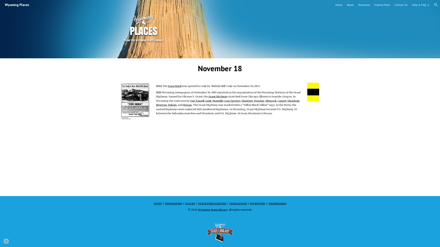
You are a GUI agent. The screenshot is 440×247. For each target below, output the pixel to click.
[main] (220, 68)
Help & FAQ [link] (419, 5)
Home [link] (338, 5)
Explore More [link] (382, 5)
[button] (436, 5)
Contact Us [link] (401, 5)
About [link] (350, 5)
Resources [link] (364, 5)
